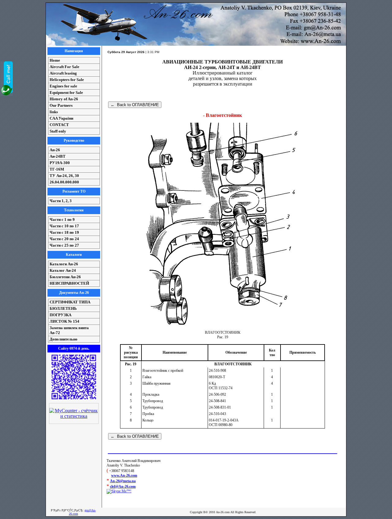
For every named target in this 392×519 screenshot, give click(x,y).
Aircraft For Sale (64, 66)
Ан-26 (55, 150)
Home (55, 60)
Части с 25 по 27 (64, 245)
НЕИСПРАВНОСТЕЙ (69, 283)
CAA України (61, 118)
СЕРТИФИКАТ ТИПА (70, 302)
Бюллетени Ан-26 (65, 277)
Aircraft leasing (63, 73)
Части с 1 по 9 (62, 219)
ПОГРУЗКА (60, 315)
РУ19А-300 (60, 162)
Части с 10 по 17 (64, 226)
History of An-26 (64, 99)
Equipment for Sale (66, 92)
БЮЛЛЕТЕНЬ (63, 308)
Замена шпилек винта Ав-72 (69, 330)
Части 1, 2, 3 (61, 200)
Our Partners (61, 105)
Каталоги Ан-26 (64, 264)
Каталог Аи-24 (63, 270)
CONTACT (59, 124)
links (54, 112)
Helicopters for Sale (67, 79)
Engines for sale (63, 86)
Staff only (58, 131)
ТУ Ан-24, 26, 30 (64, 175)
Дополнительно (63, 339)
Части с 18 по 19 (64, 232)
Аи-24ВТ (58, 156)
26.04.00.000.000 (64, 182)
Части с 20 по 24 (64, 238)
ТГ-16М (57, 169)
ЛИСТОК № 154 (64, 321)
